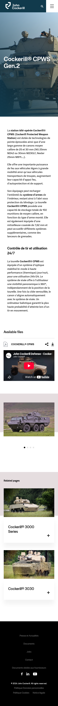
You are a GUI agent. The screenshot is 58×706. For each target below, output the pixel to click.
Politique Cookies (21, 692)
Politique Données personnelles (29, 687)
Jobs (29, 651)
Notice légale (39, 692)
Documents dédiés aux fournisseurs (29, 667)
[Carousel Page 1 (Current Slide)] (24, 447)
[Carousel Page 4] (33, 447)
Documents (29, 643)
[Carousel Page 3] (30, 447)
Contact (29, 659)
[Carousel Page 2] (27, 447)
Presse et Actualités (29, 635)
